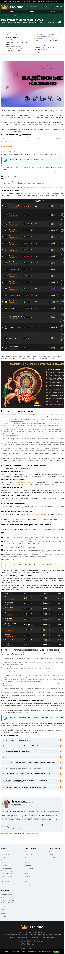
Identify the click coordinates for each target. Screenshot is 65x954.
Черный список (5, 854)
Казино (12, 11)
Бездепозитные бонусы (7, 876)
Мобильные (17, 22)
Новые (4, 22)
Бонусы (52, 11)
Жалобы (27, 884)
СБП (37, 22)
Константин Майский (18, 833)
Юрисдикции (28, 871)
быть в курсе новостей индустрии (37, 514)
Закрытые (4, 857)
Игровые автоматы (6, 865)
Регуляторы (28, 873)
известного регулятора (17, 421)
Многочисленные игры (9, 146)
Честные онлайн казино (7, 868)
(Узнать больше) (48, 951)
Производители (29, 852)
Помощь (3, 906)
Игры (32, 11)
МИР (41, 22)
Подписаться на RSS (37, 949)
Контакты (3, 909)
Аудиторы (5, 442)
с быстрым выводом (49, 22)
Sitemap (3, 916)
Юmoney (32, 22)
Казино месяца (29, 868)
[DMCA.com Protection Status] (30, 944)
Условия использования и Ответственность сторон (7, 895)
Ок (56, 951)
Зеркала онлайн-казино (7, 873)
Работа (51, 854)
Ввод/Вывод (28, 854)
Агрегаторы (28, 862)
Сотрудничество (53, 852)
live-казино (25, 22)
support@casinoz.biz (54, 1)
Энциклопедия (5, 881)
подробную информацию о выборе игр (24, 482)
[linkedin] (12, 804)
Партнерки (52, 857)
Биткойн (10, 22)
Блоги (26, 881)
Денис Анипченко (19, 801)
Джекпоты (4, 860)
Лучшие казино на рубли (8, 871)
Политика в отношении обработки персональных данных (8, 902)
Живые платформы (30, 860)
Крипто (27, 857)
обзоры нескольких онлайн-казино (14, 490)
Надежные (4, 862)
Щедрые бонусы (7, 141)
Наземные (28, 865)
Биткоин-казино (5, 879)
